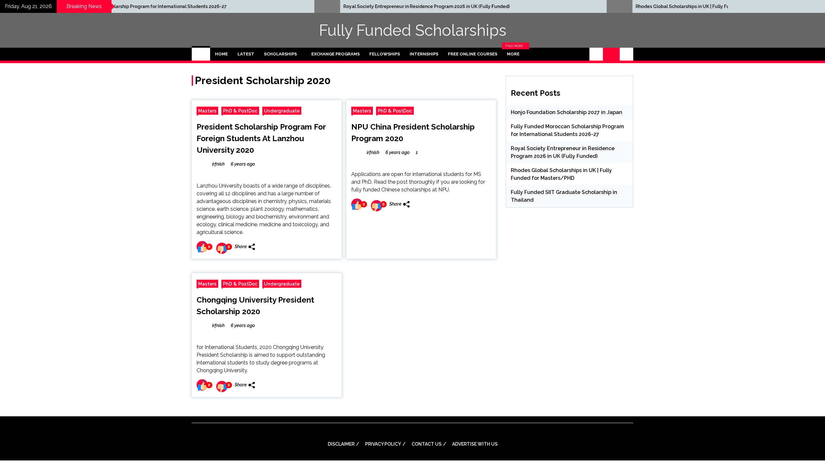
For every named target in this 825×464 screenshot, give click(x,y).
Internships (424, 54)
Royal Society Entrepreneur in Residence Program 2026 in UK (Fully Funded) (384, 6)
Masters (207, 110)
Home (221, 54)
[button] (596, 54)
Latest (246, 54)
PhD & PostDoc (240, 110)
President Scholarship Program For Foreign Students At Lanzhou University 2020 (261, 138)
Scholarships (280, 54)
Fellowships (384, 54)
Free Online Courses (472, 54)
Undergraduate (282, 110)
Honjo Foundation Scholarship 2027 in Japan (566, 112)
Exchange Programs (335, 54)
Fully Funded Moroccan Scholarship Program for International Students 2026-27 (96, 6)
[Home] (201, 54)
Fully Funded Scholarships (412, 30)
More (515, 54)
